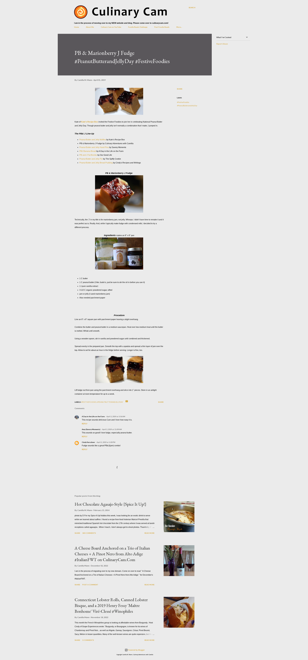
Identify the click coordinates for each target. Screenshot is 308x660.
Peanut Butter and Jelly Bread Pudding (96, 163)
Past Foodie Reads (161, 27)
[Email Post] (126, 402)
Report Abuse (222, 44)
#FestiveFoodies (183, 102)
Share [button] (179, 89)
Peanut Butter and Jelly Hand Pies (94, 147)
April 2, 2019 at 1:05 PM (106, 442)
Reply (84, 423)
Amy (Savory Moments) (91, 429)
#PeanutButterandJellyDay (187, 106)
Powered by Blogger (136, 650)
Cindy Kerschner (88, 442)
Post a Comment (90, 585)
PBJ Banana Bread (87, 151)
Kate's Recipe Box (89, 122)
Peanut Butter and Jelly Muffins (92, 140)
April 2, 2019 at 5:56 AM (115, 416)
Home (76, 27)
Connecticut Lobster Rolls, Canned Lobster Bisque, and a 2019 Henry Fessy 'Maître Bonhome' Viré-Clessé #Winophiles (111, 605)
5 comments (88, 640)
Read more (149, 533)
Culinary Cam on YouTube (111, 27)
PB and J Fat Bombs (88, 155)
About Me (90, 27)
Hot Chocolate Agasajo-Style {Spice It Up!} (110, 504)
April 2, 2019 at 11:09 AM (112, 429)
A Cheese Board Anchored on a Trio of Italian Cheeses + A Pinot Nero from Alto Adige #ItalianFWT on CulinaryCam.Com (112, 553)
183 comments (89, 533)
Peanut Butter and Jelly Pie (91, 159)
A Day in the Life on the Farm (93, 416)
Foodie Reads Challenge (137, 27)
